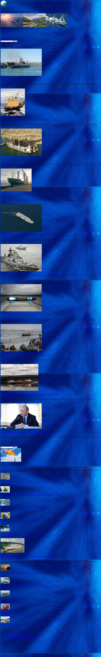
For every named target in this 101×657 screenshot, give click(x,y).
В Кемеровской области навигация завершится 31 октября (18, 315)
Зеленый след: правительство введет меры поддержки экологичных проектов (24, 534)
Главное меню (4, 42)
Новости (5, 29)
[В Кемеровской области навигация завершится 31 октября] (50, 298)
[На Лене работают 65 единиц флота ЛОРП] (5, 622)
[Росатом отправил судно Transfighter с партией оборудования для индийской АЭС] (5, 583)
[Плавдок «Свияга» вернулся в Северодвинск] (5, 596)
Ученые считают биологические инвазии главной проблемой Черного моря (23, 573)
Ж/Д (4, 32)
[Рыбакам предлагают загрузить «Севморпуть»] (5, 609)
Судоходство (6, 33)
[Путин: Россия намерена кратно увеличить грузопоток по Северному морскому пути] (50, 416)
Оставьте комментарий (6, 82)
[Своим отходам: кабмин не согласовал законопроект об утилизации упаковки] (5, 505)
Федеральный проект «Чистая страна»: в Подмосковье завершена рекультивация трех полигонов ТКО (31, 481)
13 (9, 441)
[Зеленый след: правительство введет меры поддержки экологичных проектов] (5, 531)
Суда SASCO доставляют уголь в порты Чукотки (15, 159)
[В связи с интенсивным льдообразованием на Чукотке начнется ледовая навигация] (50, 338)
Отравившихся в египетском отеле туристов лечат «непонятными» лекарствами (22, 635)
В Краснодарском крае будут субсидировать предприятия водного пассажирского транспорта (29, 556)
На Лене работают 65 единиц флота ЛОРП (13, 625)
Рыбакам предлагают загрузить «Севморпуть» (15, 612)
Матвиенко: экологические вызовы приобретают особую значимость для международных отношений (31, 494)
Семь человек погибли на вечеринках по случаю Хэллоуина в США (19, 638)
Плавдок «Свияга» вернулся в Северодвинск (14, 599)
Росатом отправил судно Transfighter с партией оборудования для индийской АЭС (25, 586)
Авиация (5, 31)
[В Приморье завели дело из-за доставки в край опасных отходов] (5, 518)
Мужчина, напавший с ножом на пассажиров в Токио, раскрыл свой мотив (21, 636)
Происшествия (6, 36)
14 (10, 441)
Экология (5, 37)
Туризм (5, 30)
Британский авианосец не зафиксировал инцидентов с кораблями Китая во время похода (27, 235)
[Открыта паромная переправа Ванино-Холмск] (50, 62)
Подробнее (3, 87)
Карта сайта (6, 38)
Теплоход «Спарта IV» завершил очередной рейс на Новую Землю (20, 195)
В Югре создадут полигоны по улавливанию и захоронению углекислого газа (24, 465)
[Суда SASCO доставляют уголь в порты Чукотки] (50, 142)
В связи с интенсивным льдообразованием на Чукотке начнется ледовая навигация (25, 355)
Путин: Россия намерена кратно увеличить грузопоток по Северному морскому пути (26, 432)
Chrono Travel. (4, 9)
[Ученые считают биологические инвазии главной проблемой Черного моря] (5, 570)
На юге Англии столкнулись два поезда (12, 633)
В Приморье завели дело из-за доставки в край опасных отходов (20, 521)
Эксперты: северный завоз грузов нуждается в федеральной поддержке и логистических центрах (29, 394)
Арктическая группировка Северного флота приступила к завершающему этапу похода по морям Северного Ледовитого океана (39, 275)
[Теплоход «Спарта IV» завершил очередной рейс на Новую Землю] (50, 180)
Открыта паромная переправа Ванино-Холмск (15, 79)
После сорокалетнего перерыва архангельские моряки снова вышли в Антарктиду (25, 119)
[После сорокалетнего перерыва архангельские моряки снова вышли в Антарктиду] (50, 102)
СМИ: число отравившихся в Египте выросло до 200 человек (17, 634)
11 (6, 441)
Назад (2, 441)
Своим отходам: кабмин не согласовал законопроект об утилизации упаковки (24, 508)
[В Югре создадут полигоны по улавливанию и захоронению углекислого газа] (11, 461)
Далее (12, 441)
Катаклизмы (6, 35)
